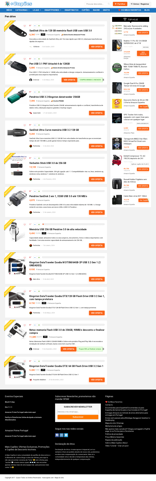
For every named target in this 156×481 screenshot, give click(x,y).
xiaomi (96, 10)
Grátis (106, 10)
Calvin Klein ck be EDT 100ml (135, 196)
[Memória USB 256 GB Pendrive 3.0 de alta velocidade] (17, 223)
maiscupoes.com (48, 478)
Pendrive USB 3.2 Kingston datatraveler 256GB (54, 97)
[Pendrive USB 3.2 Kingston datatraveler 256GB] (17, 91)
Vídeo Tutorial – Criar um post (117, 446)
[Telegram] (66, 435)
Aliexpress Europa (127, 57)
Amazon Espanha (54, 35)
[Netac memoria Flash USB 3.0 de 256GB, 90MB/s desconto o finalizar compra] (17, 324)
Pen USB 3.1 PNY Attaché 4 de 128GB (49, 63)
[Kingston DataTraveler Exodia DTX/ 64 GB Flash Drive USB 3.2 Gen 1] (17, 360)
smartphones (51, 10)
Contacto (109, 405)
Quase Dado (37, 113)
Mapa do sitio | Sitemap (114, 423)
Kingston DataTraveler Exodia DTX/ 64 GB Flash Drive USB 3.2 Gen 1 (66, 366)
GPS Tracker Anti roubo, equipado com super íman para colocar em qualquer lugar (136, 117)
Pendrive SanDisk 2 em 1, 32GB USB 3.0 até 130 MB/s (58, 196)
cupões (86, 10)
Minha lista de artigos (113, 426)
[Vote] (39, 25)
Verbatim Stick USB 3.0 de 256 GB (47, 163)
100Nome (36, 47)
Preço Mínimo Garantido (114, 437)
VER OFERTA (96, 47)
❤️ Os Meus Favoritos (129, 10)
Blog (147, 10)
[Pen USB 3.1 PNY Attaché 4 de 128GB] (17, 58)
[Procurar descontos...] (109, 4)
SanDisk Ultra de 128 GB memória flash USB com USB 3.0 (60, 30)
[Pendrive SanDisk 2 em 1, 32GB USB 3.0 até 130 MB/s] (17, 190)
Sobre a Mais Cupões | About (116, 443)
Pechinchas (36, 146)
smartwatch (71, 10)
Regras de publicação (113, 440)
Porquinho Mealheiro (39, 380)
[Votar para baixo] (34, 25)
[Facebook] (57, 435)
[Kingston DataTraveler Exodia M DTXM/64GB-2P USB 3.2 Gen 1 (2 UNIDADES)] (17, 256)
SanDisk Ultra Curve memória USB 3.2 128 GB (54, 130)
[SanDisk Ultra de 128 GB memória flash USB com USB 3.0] (17, 25)
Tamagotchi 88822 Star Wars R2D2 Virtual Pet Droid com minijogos (135, 141)
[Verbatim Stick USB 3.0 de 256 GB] (17, 157)
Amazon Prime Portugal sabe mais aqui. (20, 412)
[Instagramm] (61, 435)
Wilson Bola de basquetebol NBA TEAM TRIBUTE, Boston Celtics (135, 66)
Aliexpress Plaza (129, 133)
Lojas (36, 10)
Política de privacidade (114, 434)
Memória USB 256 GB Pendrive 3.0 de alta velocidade (58, 229)
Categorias (21, 10)
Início (9, 10)
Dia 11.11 (8, 407)
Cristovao (36, 80)
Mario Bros (36, 279)
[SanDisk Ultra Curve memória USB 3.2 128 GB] (17, 124)
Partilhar (121, 4)
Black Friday (10, 402)
